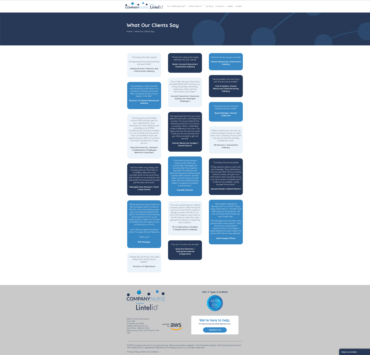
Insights (230, 6)
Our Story (209, 6)
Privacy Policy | (134, 352)
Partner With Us (195, 6)
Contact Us (220, 6)
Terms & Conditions (150, 352)
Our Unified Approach (176, 6)
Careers (238, 6)
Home (130, 31)
